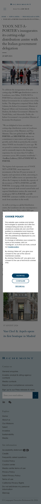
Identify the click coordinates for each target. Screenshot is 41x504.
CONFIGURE (20, 281)
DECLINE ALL (20, 286)
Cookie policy (13, 247)
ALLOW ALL (20, 276)
